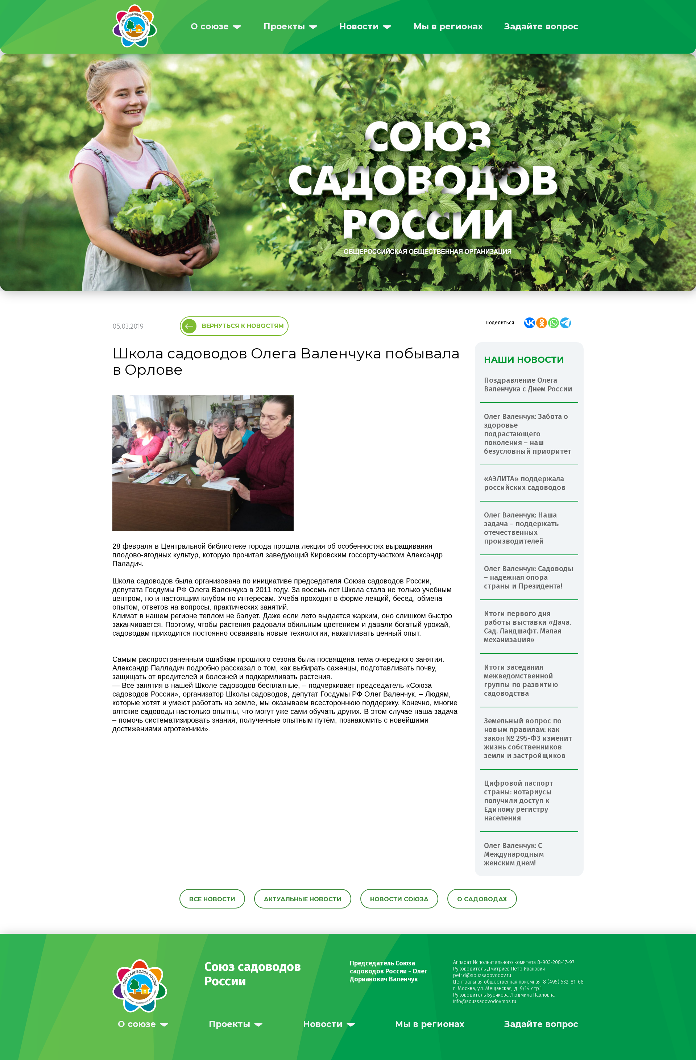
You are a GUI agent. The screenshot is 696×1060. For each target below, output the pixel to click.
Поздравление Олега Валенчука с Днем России (528, 384)
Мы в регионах (448, 26)
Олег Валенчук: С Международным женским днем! (514, 854)
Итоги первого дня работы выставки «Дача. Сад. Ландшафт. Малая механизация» (527, 626)
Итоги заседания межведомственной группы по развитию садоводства (521, 680)
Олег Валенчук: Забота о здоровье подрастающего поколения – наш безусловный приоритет (527, 434)
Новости (359, 26)
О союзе (210, 26)
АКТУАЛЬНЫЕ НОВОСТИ (302, 899)
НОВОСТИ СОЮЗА (399, 899)
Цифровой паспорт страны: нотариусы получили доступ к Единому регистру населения (518, 800)
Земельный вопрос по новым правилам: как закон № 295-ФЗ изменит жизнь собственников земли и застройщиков (528, 738)
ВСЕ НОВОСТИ (212, 899)
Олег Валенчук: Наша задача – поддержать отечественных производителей (521, 528)
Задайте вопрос (541, 26)
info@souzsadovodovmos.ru (484, 1001)
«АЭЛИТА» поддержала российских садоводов (525, 483)
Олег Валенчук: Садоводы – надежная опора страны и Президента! (528, 577)
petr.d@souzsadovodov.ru (482, 975)
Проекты (284, 26)
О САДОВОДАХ (482, 899)
